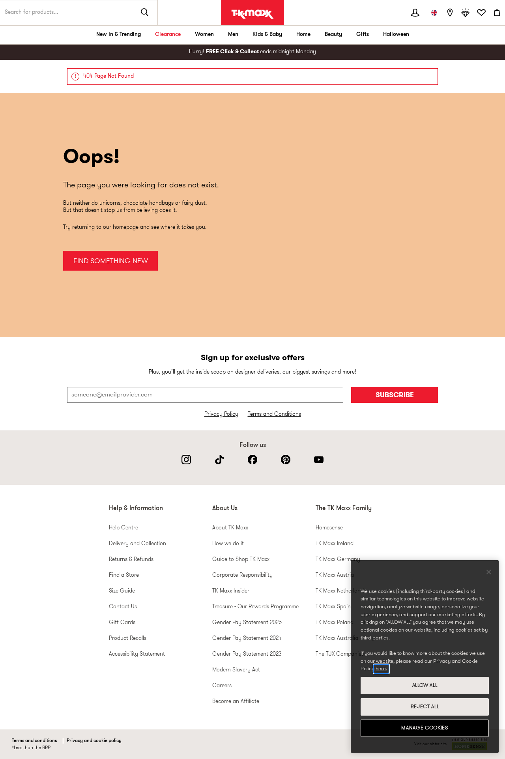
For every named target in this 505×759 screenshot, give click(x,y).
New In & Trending (118, 34)
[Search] (144, 12)
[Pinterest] (285, 459)
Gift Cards (122, 623)
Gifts (362, 34)
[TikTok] (219, 459)
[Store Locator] (450, 12)
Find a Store (124, 575)
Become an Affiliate (235, 702)
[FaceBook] (252, 459)
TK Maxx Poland (335, 623)
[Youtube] (319, 459)
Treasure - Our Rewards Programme (255, 607)
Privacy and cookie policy (94, 740)
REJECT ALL (425, 706)
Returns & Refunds (131, 560)
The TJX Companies (340, 654)
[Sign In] (415, 13)
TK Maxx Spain (333, 607)
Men (233, 34)
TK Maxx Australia (337, 638)
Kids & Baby (267, 34)
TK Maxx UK (252, 14)
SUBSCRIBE (395, 395)
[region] (425, 656)
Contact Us (123, 607)
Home (303, 34)
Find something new (110, 261)
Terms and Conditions (274, 414)
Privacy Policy (221, 414)
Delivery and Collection (137, 544)
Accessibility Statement (137, 654)
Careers (222, 686)
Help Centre (123, 528)
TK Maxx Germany (338, 560)
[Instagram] (186, 459)
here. (381, 668)
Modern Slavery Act (236, 670)
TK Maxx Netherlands (341, 591)
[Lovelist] (481, 12)
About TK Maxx (230, 528)
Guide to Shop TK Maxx (240, 560)
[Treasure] (465, 12)
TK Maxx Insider (230, 591)
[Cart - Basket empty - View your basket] (497, 12)
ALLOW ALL (425, 685)
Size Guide (122, 591)
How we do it (228, 544)
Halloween (396, 34)
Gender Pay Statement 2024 (247, 638)
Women (204, 34)
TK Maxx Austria (335, 575)
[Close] (489, 572)
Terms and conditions (34, 740)
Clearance (168, 34)
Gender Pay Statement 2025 (247, 623)
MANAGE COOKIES (424, 728)
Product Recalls (127, 638)
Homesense (329, 528)
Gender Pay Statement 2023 (247, 654)
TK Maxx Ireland (335, 544)
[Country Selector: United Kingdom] (434, 12)
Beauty (333, 34)
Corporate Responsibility (242, 575)
